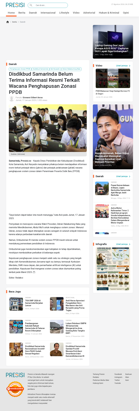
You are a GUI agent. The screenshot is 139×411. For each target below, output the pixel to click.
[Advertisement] (48, 194)
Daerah (33, 12)
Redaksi (96, 377)
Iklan (127, 377)
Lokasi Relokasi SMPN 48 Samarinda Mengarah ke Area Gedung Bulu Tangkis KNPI (76, 328)
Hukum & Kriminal (109, 12)
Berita (21, 12)
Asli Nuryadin (55, 69)
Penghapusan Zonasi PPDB (20, 69)
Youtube (118, 383)
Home (11, 12)
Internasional (48, 12)
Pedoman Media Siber (101, 380)
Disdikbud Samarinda (40, 69)
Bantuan (128, 374)
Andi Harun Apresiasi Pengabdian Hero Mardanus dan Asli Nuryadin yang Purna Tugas (75, 305)
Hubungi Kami (98, 383)
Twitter (117, 380)
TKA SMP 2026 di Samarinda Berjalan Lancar (34, 303)
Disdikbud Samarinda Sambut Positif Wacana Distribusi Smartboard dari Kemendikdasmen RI (75, 351)
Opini (126, 12)
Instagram (118, 377)
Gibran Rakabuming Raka (71, 69)
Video (76, 12)
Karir (127, 380)
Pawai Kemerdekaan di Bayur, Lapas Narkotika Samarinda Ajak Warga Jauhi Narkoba (120, 190)
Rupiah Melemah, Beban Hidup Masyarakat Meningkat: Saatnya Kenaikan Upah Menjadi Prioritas (112, 157)
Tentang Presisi (99, 374)
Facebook (118, 374)
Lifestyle (64, 12)
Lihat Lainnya (123, 65)
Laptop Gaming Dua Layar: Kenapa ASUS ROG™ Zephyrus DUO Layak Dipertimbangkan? (111, 48)
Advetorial (89, 12)
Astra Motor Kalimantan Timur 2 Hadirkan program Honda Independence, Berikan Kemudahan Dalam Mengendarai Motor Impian (121, 215)
